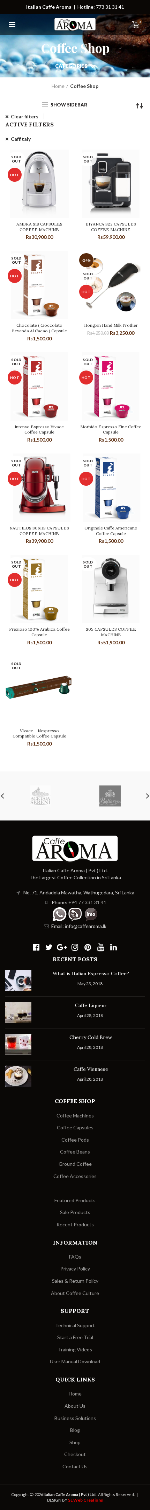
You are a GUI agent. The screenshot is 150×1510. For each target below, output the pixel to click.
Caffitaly (21, 139)
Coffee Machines (75, 1115)
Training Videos (75, 1349)
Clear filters (24, 116)
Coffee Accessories (75, 1176)
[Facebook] (36, 947)
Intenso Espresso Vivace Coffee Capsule (39, 429)
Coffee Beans (75, 1152)
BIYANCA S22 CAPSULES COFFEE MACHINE (111, 226)
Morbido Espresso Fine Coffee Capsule (110, 429)
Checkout (75, 1454)
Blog (75, 1430)
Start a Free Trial (75, 1337)
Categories (71, 66)
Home (58, 86)
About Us (75, 1406)
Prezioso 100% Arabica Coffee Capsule (39, 631)
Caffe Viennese (91, 1069)
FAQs (75, 1257)
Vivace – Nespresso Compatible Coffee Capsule (39, 733)
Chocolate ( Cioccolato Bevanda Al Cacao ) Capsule (39, 328)
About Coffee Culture (75, 1293)
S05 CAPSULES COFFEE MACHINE (111, 631)
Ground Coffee (75, 1164)
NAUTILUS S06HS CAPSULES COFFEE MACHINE (39, 530)
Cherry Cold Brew (90, 1037)
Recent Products (75, 1224)
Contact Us (75, 1466)
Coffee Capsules (75, 1127)
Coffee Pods (75, 1140)
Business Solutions (75, 1418)
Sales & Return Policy (75, 1281)
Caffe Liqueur (91, 1005)
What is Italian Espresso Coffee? (91, 973)
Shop (75, 1442)
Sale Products (75, 1212)
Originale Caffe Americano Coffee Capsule (110, 530)
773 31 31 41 (110, 7)
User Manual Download (75, 1361)
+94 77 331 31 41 (87, 902)
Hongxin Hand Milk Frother (111, 325)
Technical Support (75, 1325)
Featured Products (75, 1200)
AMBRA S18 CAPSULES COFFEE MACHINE (39, 226)
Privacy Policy (75, 1269)
